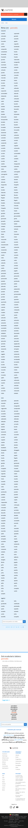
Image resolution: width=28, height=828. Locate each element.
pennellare (14, 706)
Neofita (4, 764)
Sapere (9, 10)
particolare (5, 742)
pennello (14, 712)
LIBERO (2, 816)
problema (9, 735)
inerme (25, 740)
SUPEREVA (17, 819)
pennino (14, 717)
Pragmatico (18, 759)
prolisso (21, 735)
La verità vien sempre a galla (19, 776)
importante (11, 733)
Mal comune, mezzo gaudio (20, 789)
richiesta (17, 733)
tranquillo (21, 737)
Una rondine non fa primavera (20, 783)
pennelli (14, 711)
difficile (4, 740)
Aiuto (19, 822)
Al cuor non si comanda (19, 796)
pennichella (14, 714)
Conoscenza (19, 761)
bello (14, 742)
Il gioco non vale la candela (20, 792)
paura (24, 742)
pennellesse (14, 709)
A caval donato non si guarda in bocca (20, 799)
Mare (3, 781)
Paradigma (18, 765)
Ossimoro (4, 754)
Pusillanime (5, 760)
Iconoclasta (5, 766)
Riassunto (18, 763)
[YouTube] (17, 807)
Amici (3, 788)
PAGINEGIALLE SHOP (19, 816)
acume (18, 739)
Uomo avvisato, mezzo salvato (19, 779)
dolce (16, 735)
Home (2, 23)
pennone (14, 719)
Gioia (17, 767)
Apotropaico (5, 768)
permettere (11, 740)
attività (22, 733)
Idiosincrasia (5, 758)
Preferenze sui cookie (12, 822)
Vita (3, 775)
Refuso (4, 762)
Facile (17, 757)
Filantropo (4, 756)
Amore (4, 783)
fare (10, 742)
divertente (9, 737)
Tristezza (18, 769)
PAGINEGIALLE (11, 816)
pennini (14, 716)
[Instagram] (10, 807)
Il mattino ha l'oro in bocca (21, 786)
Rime (6, 23)
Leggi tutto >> (6, 700)
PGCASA (25, 816)
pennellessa (14, 707)
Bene (3, 790)
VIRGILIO (6, 816)
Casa (3, 779)
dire (6, 733)
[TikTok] (14, 807)
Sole (3, 777)
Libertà (17, 755)
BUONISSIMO (11, 819)
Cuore (3, 786)
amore (19, 741)
